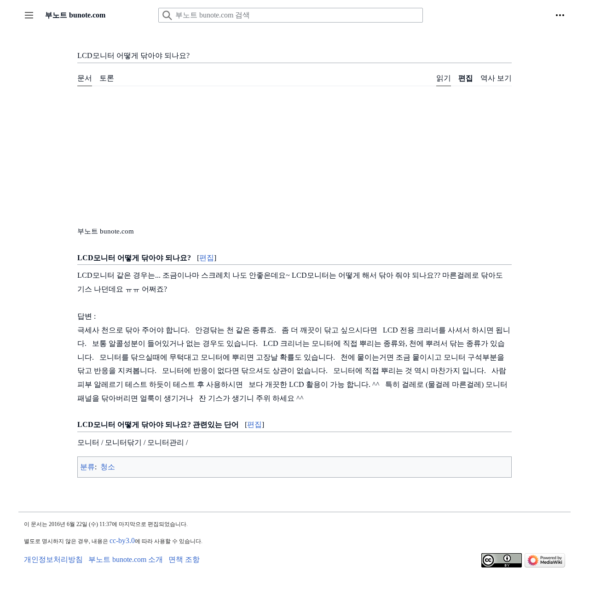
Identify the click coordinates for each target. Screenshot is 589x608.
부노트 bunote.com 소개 (125, 559)
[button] (29, 15)
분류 (87, 467)
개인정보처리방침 (53, 559)
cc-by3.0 (122, 540)
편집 (206, 258)
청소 (107, 467)
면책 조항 (184, 559)
